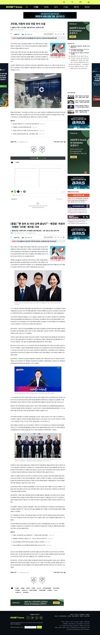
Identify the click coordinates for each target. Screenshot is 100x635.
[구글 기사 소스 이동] (49, 34)
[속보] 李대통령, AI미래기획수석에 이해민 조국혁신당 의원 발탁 (28, 542)
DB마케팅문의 (82, 614)
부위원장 (18, 590)
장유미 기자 (16, 237)
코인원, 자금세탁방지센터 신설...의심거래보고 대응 (25, 134)
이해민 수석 (18, 592)
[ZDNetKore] (16, 4)
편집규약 (56, 616)
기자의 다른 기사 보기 (58, 142)
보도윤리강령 (87, 616)
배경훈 (22, 588)
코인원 (17, 162)
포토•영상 (87, 7)
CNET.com (12, 624)
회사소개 (72, 614)
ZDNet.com (17, 624)
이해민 (33, 588)
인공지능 (46, 7)
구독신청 (39, 627)
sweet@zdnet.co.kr (24, 572)
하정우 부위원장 (33, 590)
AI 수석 (39, 588)
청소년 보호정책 (75, 616)
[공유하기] (56, 34)
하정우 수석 (24, 590)
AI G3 (56, 590)
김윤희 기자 (16, 34)
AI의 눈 (56, 7)
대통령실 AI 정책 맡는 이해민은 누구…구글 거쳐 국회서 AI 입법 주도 (30, 538)
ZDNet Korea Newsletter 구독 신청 (16, 627)
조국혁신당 (26, 592)
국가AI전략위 (56, 588)
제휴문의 (88, 614)
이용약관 (69, 616)
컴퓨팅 (11, 30)
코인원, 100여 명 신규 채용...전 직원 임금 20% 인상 (25, 130)
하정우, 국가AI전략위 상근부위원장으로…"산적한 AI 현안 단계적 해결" (30, 535)
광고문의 (76, 614)
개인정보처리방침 (62, 616)
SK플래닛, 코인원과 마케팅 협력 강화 (22, 127)
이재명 (17, 588)
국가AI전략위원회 (47, 588)
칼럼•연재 (76, 7)
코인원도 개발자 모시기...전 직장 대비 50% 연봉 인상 (26, 124)
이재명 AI (50, 590)
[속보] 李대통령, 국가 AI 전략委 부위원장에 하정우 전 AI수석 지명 (29, 545)
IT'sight (66, 7)
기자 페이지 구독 (29, 34)
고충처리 (81, 616)
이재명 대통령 (43, 590)
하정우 (28, 588)
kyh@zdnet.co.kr (23, 142)
